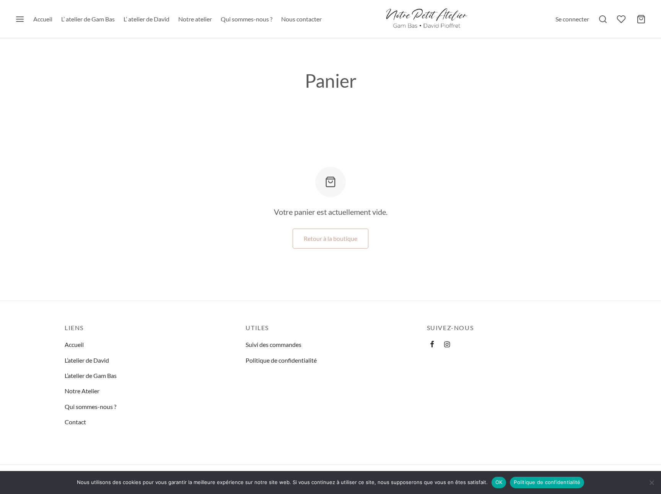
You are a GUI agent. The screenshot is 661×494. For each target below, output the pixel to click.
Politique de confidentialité (281, 360)
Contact (75, 421)
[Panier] (641, 19)
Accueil (42, 19)
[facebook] (432, 344)
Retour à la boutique (330, 238)
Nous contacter (301, 19)
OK (499, 482)
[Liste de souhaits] (622, 19)
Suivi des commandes (273, 344)
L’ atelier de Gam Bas (88, 19)
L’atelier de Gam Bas (91, 375)
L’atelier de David (87, 360)
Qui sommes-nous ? (246, 19)
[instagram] (447, 344)
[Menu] (19, 19)
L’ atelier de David (146, 19)
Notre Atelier (82, 390)
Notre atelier (195, 19)
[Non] (651, 482)
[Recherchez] (602, 19)
